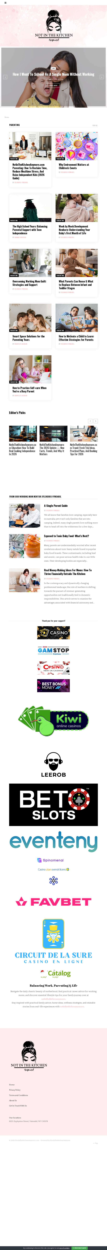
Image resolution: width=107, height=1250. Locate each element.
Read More (53, 85)
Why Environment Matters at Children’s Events (74, 166)
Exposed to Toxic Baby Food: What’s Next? (66, 536)
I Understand (79, 1248)
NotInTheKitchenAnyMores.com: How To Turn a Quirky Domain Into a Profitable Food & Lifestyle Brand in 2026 (83, 451)
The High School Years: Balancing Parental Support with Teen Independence (30, 229)
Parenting (14, 125)
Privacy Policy (14, 1090)
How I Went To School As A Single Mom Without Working (53, 74)
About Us (13, 1100)
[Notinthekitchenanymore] (53, 25)
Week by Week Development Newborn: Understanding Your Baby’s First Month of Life (74, 229)
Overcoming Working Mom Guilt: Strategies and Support (29, 283)
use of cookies (64, 1248)
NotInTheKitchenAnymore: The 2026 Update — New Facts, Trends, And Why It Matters (21, 449)
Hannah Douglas (20, 237)
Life (53, 68)
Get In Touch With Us (18, 1106)
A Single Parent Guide (56, 505)
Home (12, 1085)
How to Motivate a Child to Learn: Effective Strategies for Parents (76, 338)
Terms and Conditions (18, 1095)
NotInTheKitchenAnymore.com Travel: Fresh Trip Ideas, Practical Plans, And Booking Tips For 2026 (53, 449)
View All (95, 125)
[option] (53, 77)
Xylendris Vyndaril (21, 182)
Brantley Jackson (20, 344)
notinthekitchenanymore (72, 1006)
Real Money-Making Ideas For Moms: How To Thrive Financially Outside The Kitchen (68, 572)
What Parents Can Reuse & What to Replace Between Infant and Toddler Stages (76, 284)
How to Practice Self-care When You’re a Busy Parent (29, 389)
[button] (96, 421)
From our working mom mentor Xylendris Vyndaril (35, 496)
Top (96, 1143)
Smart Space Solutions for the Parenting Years (29, 338)
